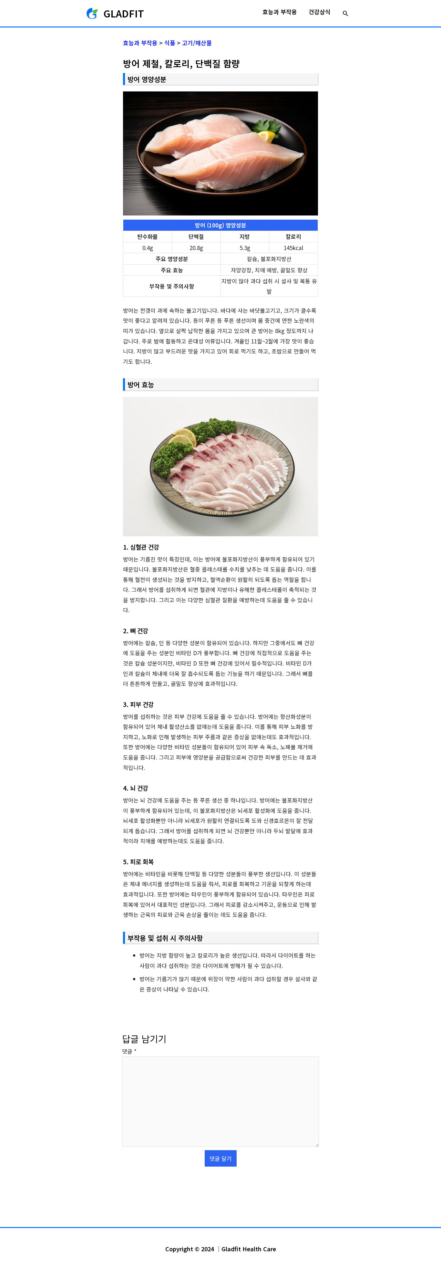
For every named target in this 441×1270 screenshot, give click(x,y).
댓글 (129, 1051)
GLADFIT (123, 13)
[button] (345, 13)
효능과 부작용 (140, 42)
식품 (169, 42)
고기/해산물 (197, 42)
